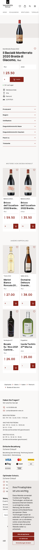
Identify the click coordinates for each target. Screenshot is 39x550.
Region (5, 115)
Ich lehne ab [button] (23, 538)
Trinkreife (6, 143)
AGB (4, 541)
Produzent (7, 109)
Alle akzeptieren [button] (23, 534)
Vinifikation (7, 121)
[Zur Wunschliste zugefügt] (35, 48)
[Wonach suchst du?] (29, 6)
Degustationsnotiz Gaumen (13, 132)
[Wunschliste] (19, 6)
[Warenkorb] (24, 6)
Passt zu (6, 138)
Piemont (9, 96)
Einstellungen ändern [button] (23, 543)
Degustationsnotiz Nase (12, 126)
